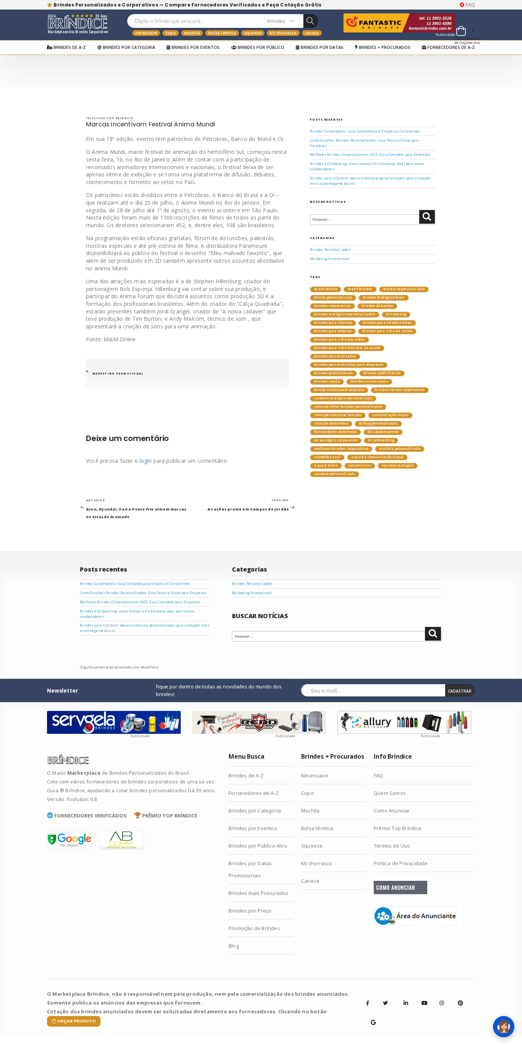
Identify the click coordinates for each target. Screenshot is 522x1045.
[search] (310, 21)
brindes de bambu (377, 306)
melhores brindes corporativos (341, 448)
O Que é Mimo (325, 465)
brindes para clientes (333, 322)
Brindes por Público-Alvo (258, 845)
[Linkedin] (403, 997)
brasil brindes (360, 289)
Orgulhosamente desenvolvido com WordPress (119, 667)
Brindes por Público (260, 47)
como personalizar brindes (338, 415)
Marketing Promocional (117, 373)
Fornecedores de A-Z (450, 47)
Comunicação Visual (390, 415)
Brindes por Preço (250, 910)
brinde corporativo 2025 (404, 289)
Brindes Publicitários (381, 373)
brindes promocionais (333, 373)
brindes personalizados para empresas (348, 364)
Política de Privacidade (401, 863)
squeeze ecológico (397, 465)
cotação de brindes (331, 423)
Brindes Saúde (327, 381)
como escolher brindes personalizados (348, 406)
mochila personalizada (399, 448)
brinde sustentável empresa (339, 390)
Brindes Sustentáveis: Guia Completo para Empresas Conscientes (365, 131)
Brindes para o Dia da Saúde (387, 331)
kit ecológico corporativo (335, 440)
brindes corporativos (332, 306)
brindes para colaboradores (387, 322)
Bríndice (124, 118)
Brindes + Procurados (384, 47)
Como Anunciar (392, 810)
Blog (234, 945)
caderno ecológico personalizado (343, 398)
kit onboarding (381, 440)
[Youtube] (421, 997)
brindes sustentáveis (369, 381)
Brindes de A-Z (69, 47)
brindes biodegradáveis (383, 297)
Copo (170, 33)
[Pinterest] (458, 997)
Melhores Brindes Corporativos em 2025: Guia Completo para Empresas (370, 154)
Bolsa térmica (222, 33)
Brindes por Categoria (128, 47)
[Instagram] (439, 997)
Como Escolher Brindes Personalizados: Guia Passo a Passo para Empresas (143, 593)
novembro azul (327, 457)
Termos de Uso (392, 845)
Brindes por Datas (322, 47)
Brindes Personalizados (330, 249)
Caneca (312, 33)
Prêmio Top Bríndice (397, 828)
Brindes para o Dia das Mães (339, 339)
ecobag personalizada (378, 423)
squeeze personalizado (334, 474)
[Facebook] (367, 1003)
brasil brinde (325, 289)
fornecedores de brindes (335, 432)
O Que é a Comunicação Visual (377, 457)
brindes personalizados (335, 356)
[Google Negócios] (371, 1017)
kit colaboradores (383, 432)
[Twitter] (385, 1003)
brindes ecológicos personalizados (344, 314)
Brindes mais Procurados (259, 893)
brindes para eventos (333, 331)
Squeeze (252, 33)
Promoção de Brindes (254, 928)
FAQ (469, 5)
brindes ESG (396, 314)
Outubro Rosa (360, 465)
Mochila (192, 33)
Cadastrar (460, 691)
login (145, 460)
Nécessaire (146, 33)
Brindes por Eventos (195, 47)
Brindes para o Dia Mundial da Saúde (347, 348)
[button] (465, 32)
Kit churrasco (283, 33)
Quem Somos (390, 793)
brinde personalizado (333, 297)
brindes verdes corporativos (399, 390)
